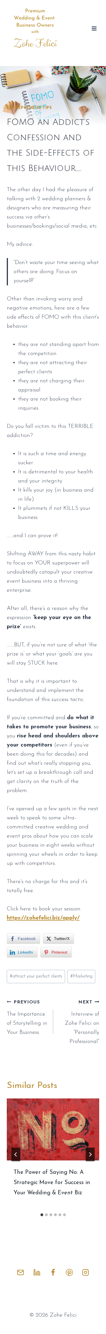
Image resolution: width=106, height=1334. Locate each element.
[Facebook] (53, 1272)
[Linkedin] (37, 1272)
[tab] (41, 1214)
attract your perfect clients (36, 976)
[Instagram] (86, 1272)
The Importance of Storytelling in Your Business (27, 1017)
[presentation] (53, 1129)
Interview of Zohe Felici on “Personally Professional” (82, 1022)
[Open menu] (94, 28)
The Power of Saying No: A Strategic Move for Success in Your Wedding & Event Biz (52, 1183)
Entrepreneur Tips (29, 108)
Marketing (81, 976)
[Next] (90, 1154)
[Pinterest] (69, 1272)
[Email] (21, 1272)
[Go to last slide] (15, 1154)
